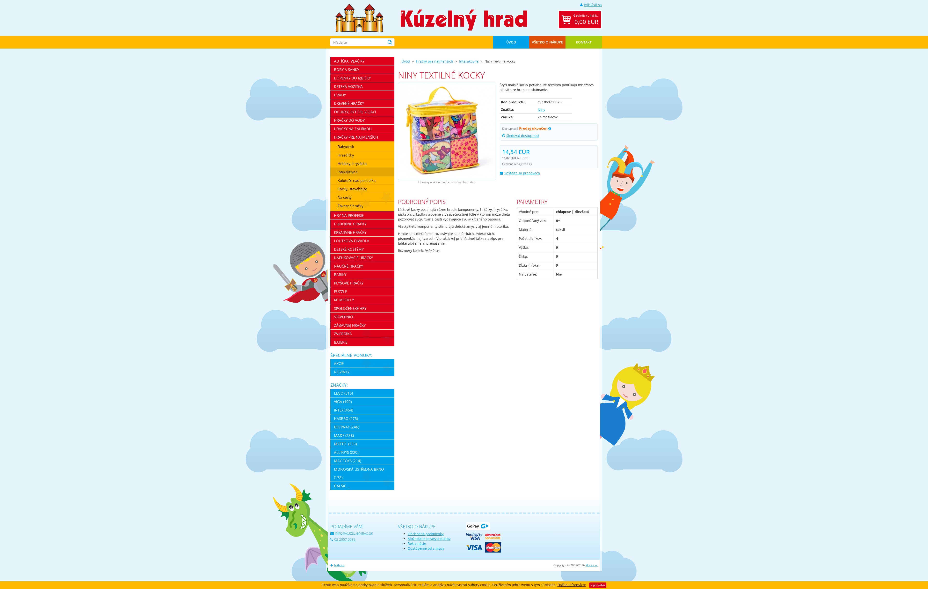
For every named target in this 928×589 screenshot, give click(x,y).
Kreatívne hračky (350, 232)
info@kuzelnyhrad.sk (354, 533)
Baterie (340, 342)
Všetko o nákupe (547, 42)
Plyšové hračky (348, 283)
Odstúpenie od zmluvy (426, 548)
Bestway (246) (346, 427)
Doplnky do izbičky (352, 78)
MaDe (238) (344, 435)
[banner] (359, 17)
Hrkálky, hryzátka (352, 163)
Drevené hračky (349, 103)
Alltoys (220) (346, 452)
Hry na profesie (349, 215)
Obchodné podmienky (425, 534)
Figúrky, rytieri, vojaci (355, 111)
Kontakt (584, 42)
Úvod (511, 42)
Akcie (339, 363)
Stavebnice (344, 316)
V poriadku (598, 585)
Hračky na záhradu (353, 128)
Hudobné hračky (350, 223)
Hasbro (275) (346, 418)
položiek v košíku (585, 20)
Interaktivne (468, 61)
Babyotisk (346, 146)
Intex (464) (343, 410)
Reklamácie (417, 543)
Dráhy (340, 94)
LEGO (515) (343, 393)
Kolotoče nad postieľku (357, 180)
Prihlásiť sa (593, 4)
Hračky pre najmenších (434, 61)
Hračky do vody (349, 120)
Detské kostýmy (349, 249)
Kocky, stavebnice (352, 188)
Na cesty (345, 197)
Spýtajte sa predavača (522, 173)
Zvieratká (343, 333)
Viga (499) (343, 401)
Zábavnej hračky (350, 325)
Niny (541, 109)
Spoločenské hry (350, 308)
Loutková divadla (351, 240)
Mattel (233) (345, 443)
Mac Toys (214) (347, 460)
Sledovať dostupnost (522, 135)
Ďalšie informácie (572, 584)
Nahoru (339, 565)
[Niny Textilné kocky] (447, 131)
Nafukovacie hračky (353, 257)
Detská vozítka (348, 86)
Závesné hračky (350, 205)
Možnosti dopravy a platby (429, 538)
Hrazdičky (346, 155)
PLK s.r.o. (592, 565)
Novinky (341, 371)
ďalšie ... (342, 485)
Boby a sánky (346, 69)
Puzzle (340, 291)
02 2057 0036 (344, 539)
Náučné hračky (348, 266)
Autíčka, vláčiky (349, 61)
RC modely (344, 300)
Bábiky (340, 274)
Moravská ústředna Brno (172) (359, 473)
